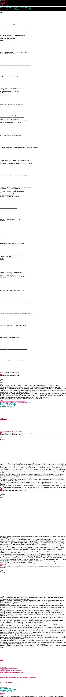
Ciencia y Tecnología (3, 277)
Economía (1, 164)
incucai (14, 399)
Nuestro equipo (2, 1)
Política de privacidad (3, 2)
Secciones (1, 258)
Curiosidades (2, 259)
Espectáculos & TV (2, 220)
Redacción (1, 382)
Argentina (1, 40)
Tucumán (1, 12)
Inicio (0, 11)
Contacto (1, 4)
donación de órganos (9, 399)
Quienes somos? (2, 3)
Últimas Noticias (2, 3)
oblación (16, 399)
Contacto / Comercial (3, 695)
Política (1, 135)
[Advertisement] (20, 413)
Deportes (1, 192)
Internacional (2, 89)
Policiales (1, 117)
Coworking (1, 88)
